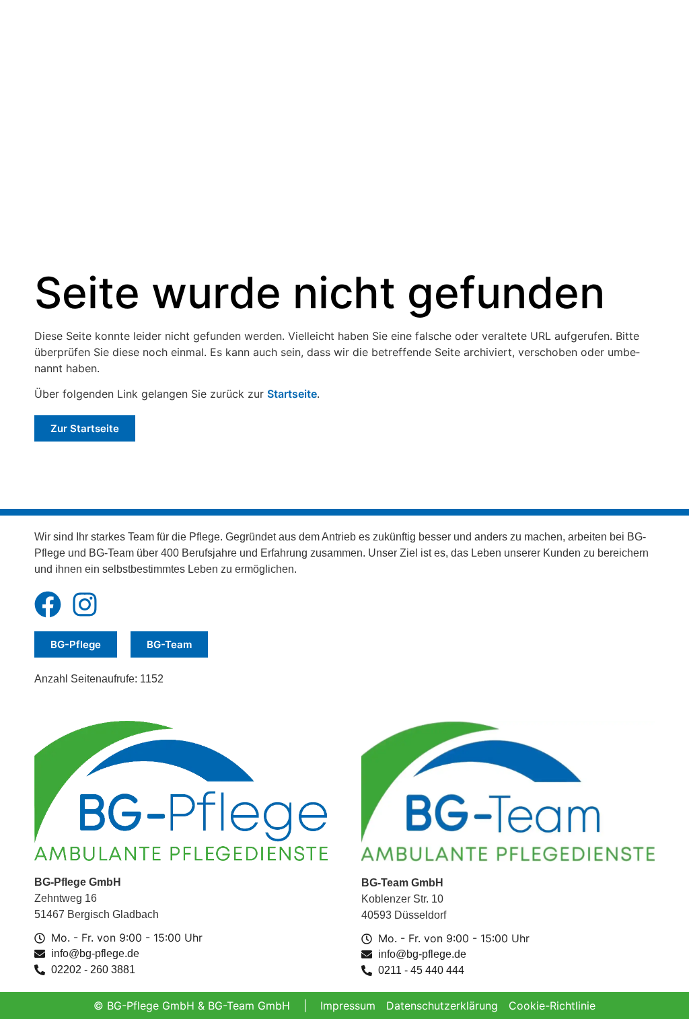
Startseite (292, 393)
